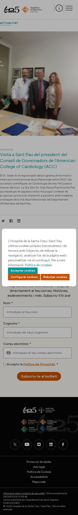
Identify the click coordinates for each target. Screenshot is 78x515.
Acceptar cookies (23, 270)
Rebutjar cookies (55, 277)
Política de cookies (38, 265)
